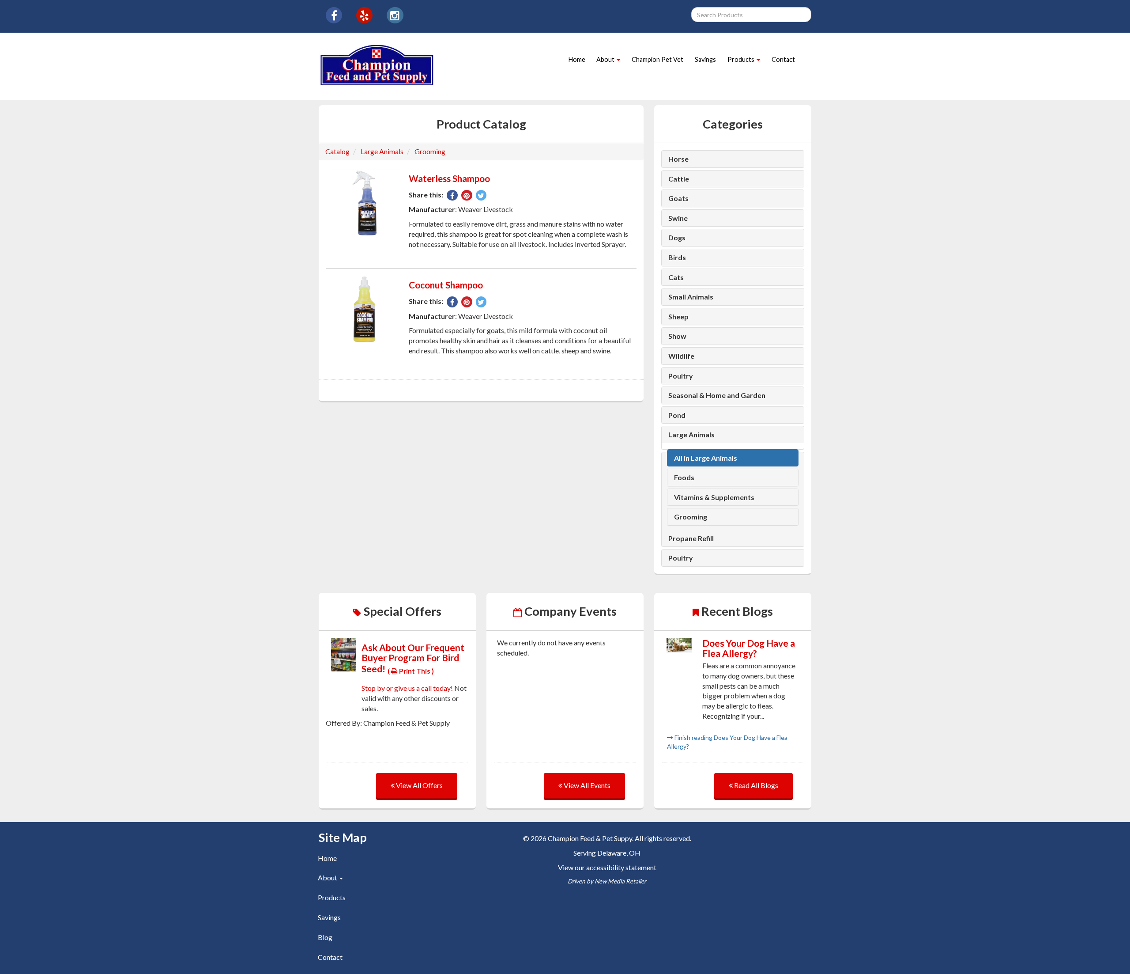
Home (577, 59)
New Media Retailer (620, 881)
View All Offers (419, 785)
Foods (684, 477)
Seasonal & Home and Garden (716, 395)
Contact (783, 59)
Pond (677, 415)
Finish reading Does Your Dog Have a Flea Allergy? (727, 742)
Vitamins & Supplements (714, 497)
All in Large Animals (705, 458)
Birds (677, 258)
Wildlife (681, 356)
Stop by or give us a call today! (408, 688)
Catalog (337, 151)
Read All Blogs (755, 785)
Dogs (677, 238)
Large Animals (382, 151)
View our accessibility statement (607, 867)
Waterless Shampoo (449, 178)
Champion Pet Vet (657, 59)
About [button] (606, 59)
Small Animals (690, 297)
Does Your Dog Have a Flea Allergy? (748, 648)
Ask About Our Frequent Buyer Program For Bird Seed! (413, 658)
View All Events (586, 785)
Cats (676, 277)
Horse (678, 159)
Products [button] (741, 59)
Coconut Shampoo (446, 285)
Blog (325, 937)
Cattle (678, 179)
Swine (678, 218)
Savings (705, 59)
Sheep (678, 317)
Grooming (429, 151)
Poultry (680, 376)
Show (677, 336)
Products (332, 897)
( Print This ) (411, 671)
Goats (678, 198)
